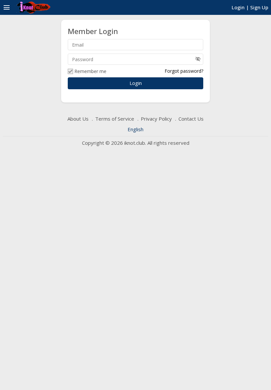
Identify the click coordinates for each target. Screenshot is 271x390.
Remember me (90, 71)
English (135, 129)
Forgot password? (184, 71)
